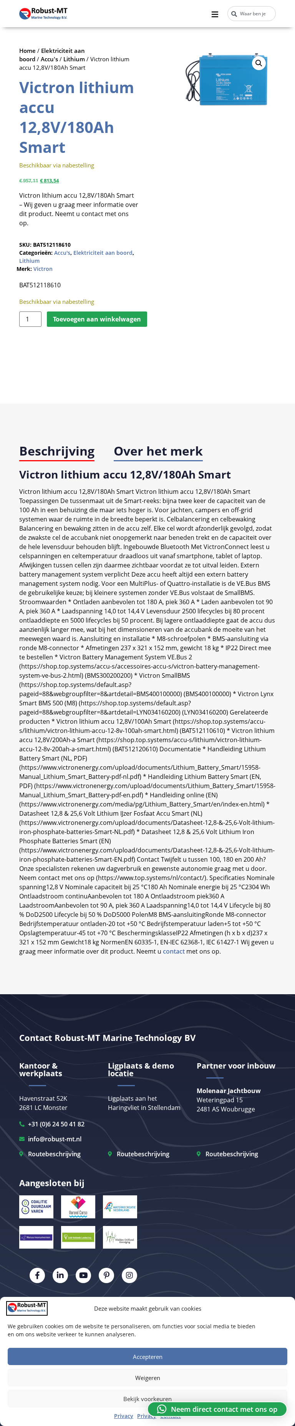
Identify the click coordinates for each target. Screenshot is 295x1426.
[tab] (56, 451)
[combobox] (251, 13)
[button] (259, 63)
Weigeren (147, 1378)
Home (27, 50)
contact (174, 951)
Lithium (74, 59)
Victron (43, 268)
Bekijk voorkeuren (147, 1399)
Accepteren (147, 1356)
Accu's (49, 59)
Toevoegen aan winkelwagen (97, 319)
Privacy (123, 1415)
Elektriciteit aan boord (103, 252)
